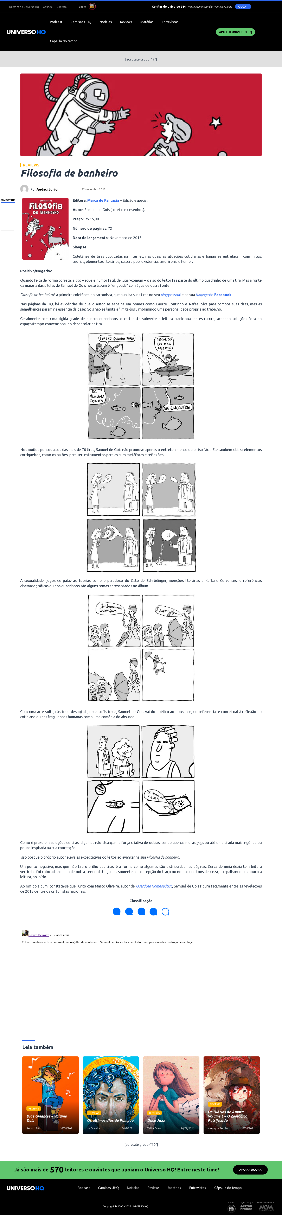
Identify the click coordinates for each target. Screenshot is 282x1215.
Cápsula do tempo (63, 41)
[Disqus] (141, 979)
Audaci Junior (48, 189)
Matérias (147, 22)
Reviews (126, 22)
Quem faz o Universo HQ (24, 6)
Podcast (56, 22)
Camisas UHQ (81, 22)
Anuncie (48, 6)
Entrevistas (170, 22)
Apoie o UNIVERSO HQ (235, 32)
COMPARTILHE (8, 200)
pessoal (171, 295)
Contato (62, 6)
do (213, 295)
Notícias (106, 22)
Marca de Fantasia (103, 200)
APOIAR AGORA (250, 1169)
